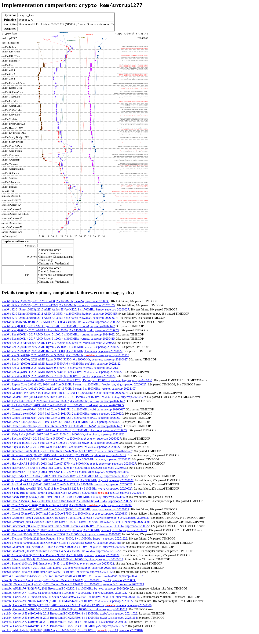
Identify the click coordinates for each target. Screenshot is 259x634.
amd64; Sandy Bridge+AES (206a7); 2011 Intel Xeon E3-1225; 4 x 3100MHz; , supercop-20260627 (67, 488)
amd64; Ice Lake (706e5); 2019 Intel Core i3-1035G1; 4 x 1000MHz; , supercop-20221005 (63, 405)
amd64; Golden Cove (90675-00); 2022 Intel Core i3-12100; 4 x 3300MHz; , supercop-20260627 (64, 392)
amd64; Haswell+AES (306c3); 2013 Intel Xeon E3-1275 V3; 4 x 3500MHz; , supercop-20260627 (66, 459)
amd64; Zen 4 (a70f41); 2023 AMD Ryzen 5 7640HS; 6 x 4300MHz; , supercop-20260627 (62, 372)
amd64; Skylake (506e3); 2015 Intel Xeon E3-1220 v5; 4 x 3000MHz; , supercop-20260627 (61, 446)
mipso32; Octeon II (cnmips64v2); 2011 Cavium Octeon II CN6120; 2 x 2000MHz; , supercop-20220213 (73, 584)
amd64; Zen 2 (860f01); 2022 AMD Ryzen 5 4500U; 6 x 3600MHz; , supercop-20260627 (60, 347)
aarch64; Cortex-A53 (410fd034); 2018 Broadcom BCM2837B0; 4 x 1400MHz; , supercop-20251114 (69, 617)
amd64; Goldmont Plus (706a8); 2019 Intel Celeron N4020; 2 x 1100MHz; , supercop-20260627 (64, 546)
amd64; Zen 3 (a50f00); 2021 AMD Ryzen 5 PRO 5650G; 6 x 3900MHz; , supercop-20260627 (65, 359)
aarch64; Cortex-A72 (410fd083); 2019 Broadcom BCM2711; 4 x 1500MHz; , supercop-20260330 (64, 621)
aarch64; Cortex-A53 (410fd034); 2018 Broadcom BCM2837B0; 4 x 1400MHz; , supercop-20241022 (69, 613)
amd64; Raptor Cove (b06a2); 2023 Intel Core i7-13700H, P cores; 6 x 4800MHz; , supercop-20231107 (69, 388)
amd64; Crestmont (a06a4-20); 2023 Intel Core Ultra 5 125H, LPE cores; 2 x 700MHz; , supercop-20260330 (75, 517)
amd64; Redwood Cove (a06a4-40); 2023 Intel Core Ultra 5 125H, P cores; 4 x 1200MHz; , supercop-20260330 (77, 380)
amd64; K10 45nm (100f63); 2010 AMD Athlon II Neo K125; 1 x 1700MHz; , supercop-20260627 (65, 309)
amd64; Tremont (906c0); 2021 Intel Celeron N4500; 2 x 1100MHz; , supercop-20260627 (61, 534)
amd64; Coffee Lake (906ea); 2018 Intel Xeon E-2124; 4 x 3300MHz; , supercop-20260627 (62, 426)
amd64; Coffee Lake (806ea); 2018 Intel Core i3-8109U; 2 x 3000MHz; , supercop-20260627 (61, 421)
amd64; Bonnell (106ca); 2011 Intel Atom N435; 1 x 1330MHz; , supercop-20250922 (58, 563)
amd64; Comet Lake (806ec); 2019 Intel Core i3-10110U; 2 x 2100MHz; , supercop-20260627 (63, 409)
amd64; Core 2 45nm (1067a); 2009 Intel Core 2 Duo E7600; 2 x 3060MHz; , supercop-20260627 (67, 501)
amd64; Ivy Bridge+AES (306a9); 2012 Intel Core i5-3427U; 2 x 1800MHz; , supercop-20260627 (67, 484)
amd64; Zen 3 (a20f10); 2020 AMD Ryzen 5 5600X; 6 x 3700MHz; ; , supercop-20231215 (65, 355)
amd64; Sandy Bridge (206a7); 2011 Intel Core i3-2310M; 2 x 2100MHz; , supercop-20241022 (64, 496)
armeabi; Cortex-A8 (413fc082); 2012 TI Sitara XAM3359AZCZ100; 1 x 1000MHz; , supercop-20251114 (71, 596)
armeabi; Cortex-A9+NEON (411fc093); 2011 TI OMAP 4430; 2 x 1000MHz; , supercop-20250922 (67, 601)
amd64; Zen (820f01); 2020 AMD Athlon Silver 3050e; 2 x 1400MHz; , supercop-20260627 (60, 330)
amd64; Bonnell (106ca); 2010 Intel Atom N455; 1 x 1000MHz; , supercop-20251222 (58, 571)
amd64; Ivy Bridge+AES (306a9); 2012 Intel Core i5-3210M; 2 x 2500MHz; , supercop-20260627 (65, 476)
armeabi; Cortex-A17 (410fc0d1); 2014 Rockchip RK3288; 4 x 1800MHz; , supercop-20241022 (64, 609)
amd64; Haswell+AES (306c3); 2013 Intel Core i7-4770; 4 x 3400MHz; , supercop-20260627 (69, 463)
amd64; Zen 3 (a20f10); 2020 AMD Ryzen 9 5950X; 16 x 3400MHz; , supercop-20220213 (60, 367)
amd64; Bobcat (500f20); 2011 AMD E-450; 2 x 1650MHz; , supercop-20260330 (55, 301)
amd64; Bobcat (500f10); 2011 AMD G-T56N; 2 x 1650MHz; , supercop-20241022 (58, 305)
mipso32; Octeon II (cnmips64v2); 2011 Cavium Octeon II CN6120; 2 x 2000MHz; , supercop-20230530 (69, 580)
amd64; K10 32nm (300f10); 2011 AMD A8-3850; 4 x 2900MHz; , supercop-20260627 (59, 317)
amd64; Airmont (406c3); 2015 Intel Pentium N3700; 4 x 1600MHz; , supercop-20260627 (60, 555)
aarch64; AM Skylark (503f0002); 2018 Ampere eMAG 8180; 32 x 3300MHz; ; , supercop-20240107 (72, 630)
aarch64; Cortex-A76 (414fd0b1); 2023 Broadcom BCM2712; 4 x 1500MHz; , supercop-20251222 (64, 626)
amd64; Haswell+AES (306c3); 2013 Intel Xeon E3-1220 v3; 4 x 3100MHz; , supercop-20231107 (66, 471)
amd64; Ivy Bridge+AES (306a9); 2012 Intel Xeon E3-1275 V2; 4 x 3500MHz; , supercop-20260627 (67, 480)
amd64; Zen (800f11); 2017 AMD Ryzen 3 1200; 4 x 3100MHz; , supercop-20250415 (58, 338)
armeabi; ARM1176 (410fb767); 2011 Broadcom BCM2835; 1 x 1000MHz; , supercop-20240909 (65, 588)
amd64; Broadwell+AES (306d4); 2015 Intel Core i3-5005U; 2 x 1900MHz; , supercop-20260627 (64, 455)
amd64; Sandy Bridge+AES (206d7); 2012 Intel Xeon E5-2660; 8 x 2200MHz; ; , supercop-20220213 (73, 492)
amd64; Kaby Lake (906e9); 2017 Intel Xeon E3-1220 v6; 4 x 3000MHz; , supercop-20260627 (64, 430)
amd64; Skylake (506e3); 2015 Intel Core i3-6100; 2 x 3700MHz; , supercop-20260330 (60, 442)
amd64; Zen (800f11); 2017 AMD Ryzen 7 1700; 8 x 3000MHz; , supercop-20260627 (58, 326)
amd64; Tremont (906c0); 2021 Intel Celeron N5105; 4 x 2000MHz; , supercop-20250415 (61, 542)
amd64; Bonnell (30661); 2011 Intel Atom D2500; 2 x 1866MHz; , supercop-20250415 (59, 567)
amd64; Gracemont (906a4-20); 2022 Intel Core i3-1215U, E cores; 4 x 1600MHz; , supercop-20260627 (74, 530)
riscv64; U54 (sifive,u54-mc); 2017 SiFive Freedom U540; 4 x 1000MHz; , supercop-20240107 (72, 576)
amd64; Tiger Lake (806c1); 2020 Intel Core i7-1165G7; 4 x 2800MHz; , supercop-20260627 (63, 401)
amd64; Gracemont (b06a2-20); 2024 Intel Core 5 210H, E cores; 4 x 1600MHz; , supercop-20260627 (75, 526)
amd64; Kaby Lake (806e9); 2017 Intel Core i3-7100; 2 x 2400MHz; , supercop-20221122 (63, 434)
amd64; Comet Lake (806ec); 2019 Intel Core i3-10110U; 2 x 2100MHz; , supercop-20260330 (62, 413)
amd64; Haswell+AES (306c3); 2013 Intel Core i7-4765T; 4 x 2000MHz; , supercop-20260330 (64, 467)
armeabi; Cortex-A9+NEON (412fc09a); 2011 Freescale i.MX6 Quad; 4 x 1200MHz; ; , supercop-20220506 (76, 605)
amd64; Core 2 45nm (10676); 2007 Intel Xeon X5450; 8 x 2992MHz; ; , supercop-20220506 (67, 505)
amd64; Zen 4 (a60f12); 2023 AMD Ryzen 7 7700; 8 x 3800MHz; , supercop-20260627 (58, 376)
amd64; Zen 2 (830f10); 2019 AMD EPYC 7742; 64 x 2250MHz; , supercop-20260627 (58, 342)
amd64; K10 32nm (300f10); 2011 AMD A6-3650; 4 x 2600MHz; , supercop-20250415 (59, 313)
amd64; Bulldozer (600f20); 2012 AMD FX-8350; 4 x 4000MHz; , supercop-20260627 (60, 322)
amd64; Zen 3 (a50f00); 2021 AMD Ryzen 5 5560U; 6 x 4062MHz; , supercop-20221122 (61, 363)
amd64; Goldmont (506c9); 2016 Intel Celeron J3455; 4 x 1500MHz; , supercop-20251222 (61, 551)
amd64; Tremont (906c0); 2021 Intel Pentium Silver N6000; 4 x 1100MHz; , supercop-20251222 (64, 538)
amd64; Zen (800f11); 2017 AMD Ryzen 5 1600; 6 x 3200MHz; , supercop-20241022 (58, 334)
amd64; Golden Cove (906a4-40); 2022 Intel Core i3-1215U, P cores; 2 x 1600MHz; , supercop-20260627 (73, 396)
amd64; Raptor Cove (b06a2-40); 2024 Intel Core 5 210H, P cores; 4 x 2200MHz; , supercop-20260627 (74, 384)
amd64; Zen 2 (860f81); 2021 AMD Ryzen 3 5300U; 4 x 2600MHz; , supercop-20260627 (62, 351)
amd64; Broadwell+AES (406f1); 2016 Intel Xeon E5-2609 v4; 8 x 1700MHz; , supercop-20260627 (67, 451)
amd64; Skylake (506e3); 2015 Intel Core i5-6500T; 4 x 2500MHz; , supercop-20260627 (61, 438)
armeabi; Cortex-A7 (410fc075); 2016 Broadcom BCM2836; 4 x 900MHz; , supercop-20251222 (64, 592)
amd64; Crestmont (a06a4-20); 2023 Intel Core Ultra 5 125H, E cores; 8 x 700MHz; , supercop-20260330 (75, 521)
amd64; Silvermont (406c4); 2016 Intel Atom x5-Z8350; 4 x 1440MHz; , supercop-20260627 (62, 559)
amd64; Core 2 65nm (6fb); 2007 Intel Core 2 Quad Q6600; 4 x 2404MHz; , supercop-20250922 (65, 509)
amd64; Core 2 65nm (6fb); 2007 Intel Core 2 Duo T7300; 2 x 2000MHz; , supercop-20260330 (64, 513)
